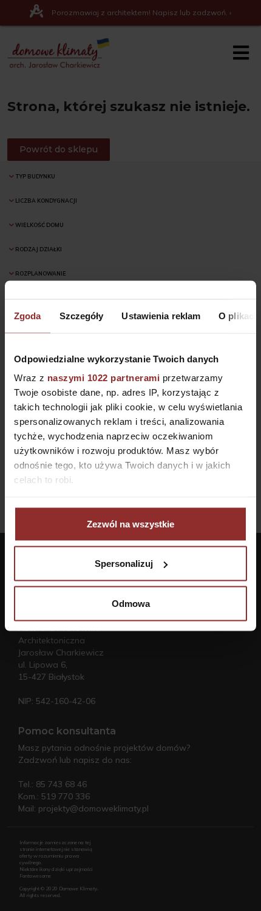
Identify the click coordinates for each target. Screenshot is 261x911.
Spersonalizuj (124, 563)
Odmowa (131, 603)
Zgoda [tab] (27, 315)
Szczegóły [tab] (81, 315)
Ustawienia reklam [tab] (160, 315)
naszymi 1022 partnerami (103, 378)
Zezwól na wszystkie (130, 523)
